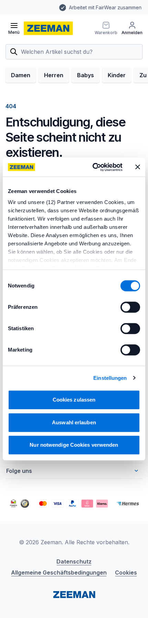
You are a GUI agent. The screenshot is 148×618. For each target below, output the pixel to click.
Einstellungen (110, 378)
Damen (20, 75)
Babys (85, 75)
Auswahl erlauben (74, 422)
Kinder (117, 75)
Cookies (126, 572)
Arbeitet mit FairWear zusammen (65, 7)
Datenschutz (74, 561)
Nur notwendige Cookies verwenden (74, 445)
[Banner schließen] (137, 167)
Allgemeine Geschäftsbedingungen (59, 572)
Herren (53, 75)
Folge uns (19, 470)
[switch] (130, 307)
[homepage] (48, 28)
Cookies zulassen (74, 400)
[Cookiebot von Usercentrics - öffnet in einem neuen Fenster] (93, 167)
